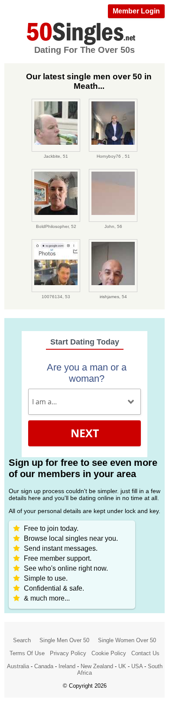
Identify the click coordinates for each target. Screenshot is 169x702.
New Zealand (97, 666)
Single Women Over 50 (127, 640)
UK (122, 666)
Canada (43, 666)
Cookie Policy (108, 653)
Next (85, 433)
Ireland (66, 666)
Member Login (136, 11)
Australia (18, 666)
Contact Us (145, 653)
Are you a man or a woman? (87, 373)
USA (137, 666)
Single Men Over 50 (64, 640)
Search (22, 640)
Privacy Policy (68, 653)
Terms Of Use (27, 653)
